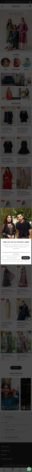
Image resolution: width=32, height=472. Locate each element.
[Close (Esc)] (30, 2)
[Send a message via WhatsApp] (29, 469)
